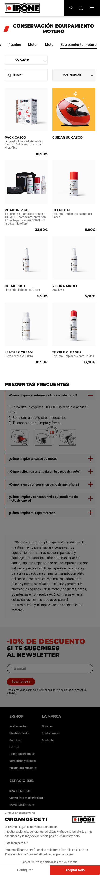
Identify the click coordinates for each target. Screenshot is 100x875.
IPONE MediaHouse (22, 804)
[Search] (71, 8)
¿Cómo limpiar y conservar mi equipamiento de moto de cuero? (43, 498)
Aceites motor (18, 726)
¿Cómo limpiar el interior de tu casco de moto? (43, 395)
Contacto (48, 740)
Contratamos (50, 733)
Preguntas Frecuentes (23, 768)
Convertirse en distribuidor (26, 797)
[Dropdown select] (26, 60)
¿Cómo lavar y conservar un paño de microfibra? (44, 484)
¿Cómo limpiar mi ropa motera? (32, 513)
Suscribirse (20, 681)
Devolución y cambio (22, 761)
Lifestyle (14, 747)
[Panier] (81, 8)
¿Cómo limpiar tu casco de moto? (33, 459)
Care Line (15, 740)
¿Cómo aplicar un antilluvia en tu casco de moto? (45, 471)
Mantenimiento (19, 733)
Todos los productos (22, 754)
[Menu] (92, 7)
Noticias (47, 726)
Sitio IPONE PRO (19, 791)
